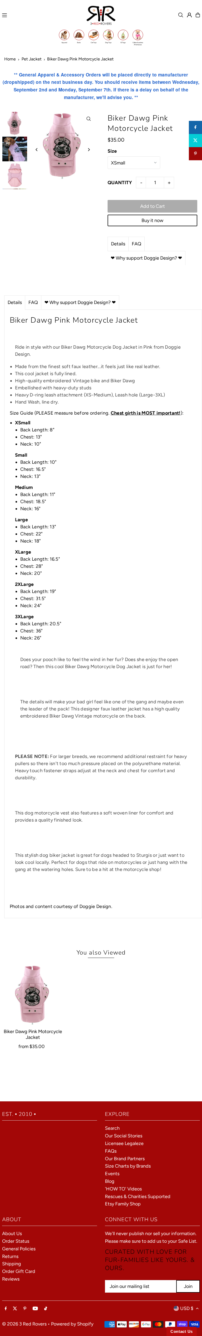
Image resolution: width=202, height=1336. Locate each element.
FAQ (136, 244)
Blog (109, 1181)
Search (112, 1128)
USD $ (186, 1308)
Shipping (11, 1264)
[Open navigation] (41, 15)
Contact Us (181, 1331)
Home (10, 58)
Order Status (15, 1241)
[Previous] (37, 150)
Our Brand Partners (125, 1159)
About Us (12, 1233)
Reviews (10, 1279)
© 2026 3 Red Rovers (24, 1324)
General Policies (19, 1249)
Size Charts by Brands (128, 1166)
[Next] (88, 150)
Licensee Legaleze (124, 1143)
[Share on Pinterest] (195, 153)
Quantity (120, 182)
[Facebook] (6, 1308)
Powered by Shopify (72, 1324)
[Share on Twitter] (195, 140)
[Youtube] (35, 1308)
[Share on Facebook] (195, 127)
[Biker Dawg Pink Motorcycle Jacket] (33, 994)
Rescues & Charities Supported (137, 1196)
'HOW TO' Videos (123, 1189)
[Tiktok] (45, 1308)
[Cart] (198, 15)
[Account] (189, 15)
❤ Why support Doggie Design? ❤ (146, 258)
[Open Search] (180, 15)
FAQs (111, 1151)
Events (112, 1174)
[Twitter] (15, 1308)
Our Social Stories (123, 1136)
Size (112, 151)
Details (118, 244)
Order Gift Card (18, 1271)
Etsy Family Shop (123, 1204)
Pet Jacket (32, 58)
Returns (10, 1256)
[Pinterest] (24, 1308)
